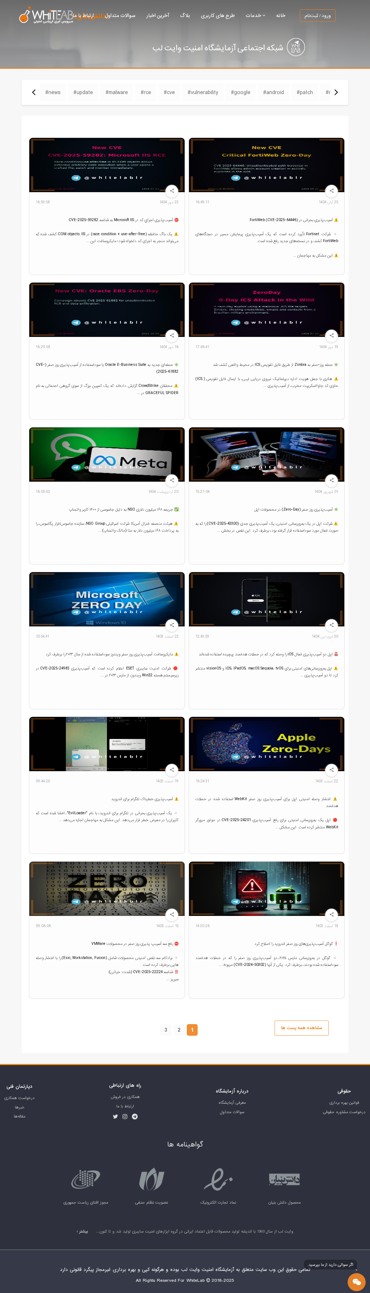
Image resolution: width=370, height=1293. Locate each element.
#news (53, 92)
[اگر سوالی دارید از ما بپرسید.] (357, 1282)
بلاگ (185, 15)
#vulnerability (203, 92)
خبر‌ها (20, 1107)
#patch (305, 92)
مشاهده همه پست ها (301, 1028)
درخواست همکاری (19, 1098)
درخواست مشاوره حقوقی (344, 1112)
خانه (280, 15)
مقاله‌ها (19, 1116)
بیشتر (83, 1231)
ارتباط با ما (83, 15)
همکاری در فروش (125, 1097)
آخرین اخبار (157, 15)
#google (240, 92)
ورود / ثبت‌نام (318, 15)
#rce (146, 92)
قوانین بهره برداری (344, 1103)
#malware (117, 92)
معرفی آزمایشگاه (232, 1103)
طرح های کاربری (218, 15)
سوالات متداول (120, 15)
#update (83, 92)
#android (273, 92)
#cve (169, 92)
